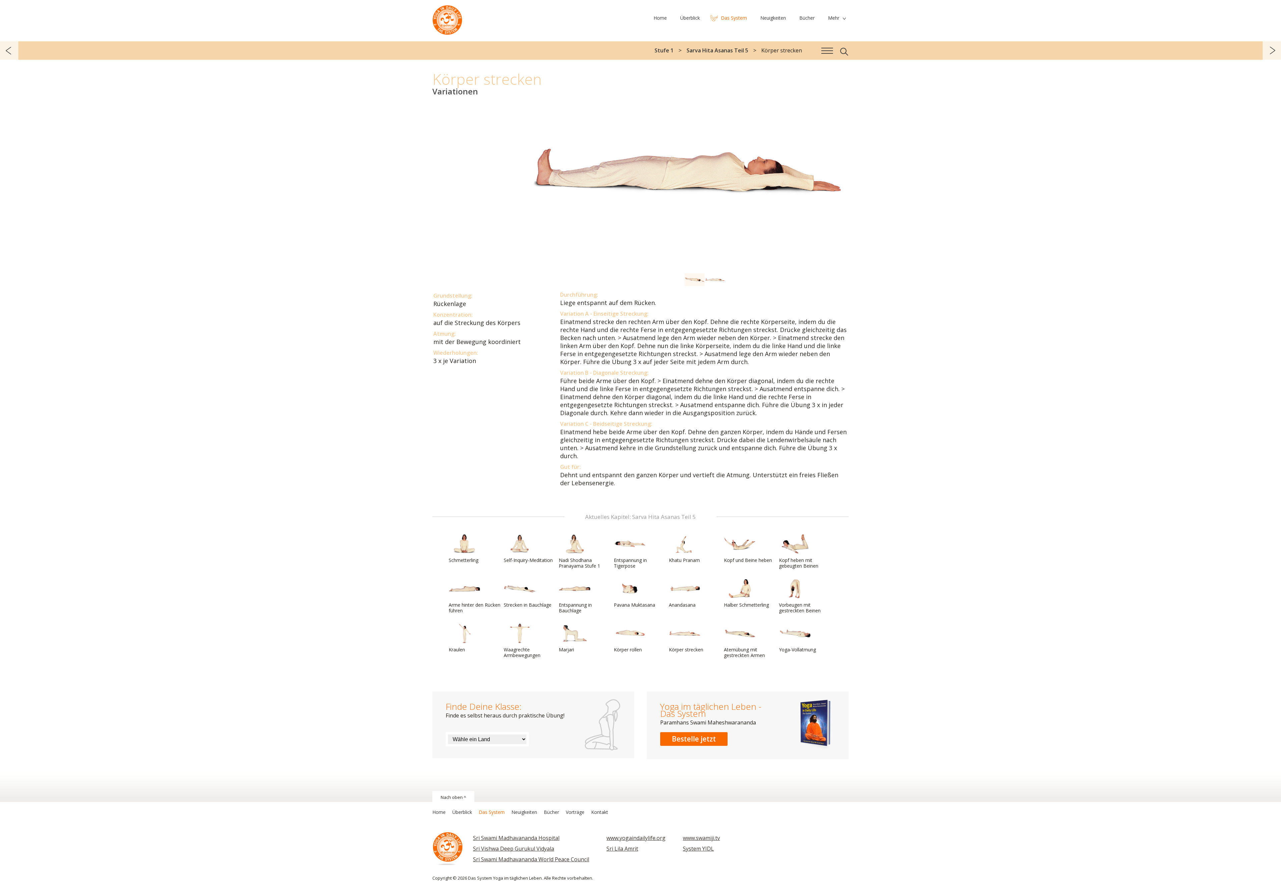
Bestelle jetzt (694, 739)
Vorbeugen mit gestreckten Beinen (800, 608)
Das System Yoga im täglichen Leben (447, 18)
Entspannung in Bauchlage (575, 608)
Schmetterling (463, 560)
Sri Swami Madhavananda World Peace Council (531, 859)
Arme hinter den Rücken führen (474, 608)
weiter (1272, 50)
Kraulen (457, 649)
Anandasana (682, 605)
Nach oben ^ (453, 797)
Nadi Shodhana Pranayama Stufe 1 (579, 563)
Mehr (833, 18)
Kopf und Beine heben (748, 560)
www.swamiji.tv (701, 838)
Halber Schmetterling (746, 605)
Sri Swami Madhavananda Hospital (516, 838)
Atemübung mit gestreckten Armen (744, 652)
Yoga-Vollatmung (797, 649)
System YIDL (698, 848)
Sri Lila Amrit (622, 848)
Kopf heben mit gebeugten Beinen (798, 563)
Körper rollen (628, 649)
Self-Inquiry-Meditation (528, 560)
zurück (9, 50)
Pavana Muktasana (634, 605)
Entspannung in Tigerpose (630, 563)
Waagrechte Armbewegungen (522, 652)
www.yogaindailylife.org (636, 838)
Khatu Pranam (684, 560)
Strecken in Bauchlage (527, 605)
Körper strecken (686, 649)
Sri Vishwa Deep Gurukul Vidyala (513, 848)
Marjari (566, 649)
